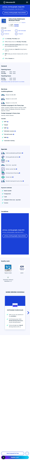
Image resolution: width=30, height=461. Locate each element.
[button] (28, 312)
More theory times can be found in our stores (12, 81)
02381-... (14, 24)
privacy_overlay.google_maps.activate (15, 12)
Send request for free (13, 453)
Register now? (15, 457)
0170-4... (14, 25)
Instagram (20, 33)
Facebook (6, 33)
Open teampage (22, 30)
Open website (7, 30)
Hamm (23, 22)
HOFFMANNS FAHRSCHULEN (15, 310)
